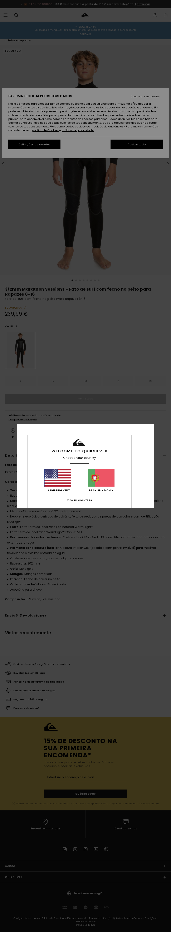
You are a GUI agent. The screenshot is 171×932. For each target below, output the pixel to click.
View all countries (79, 500)
